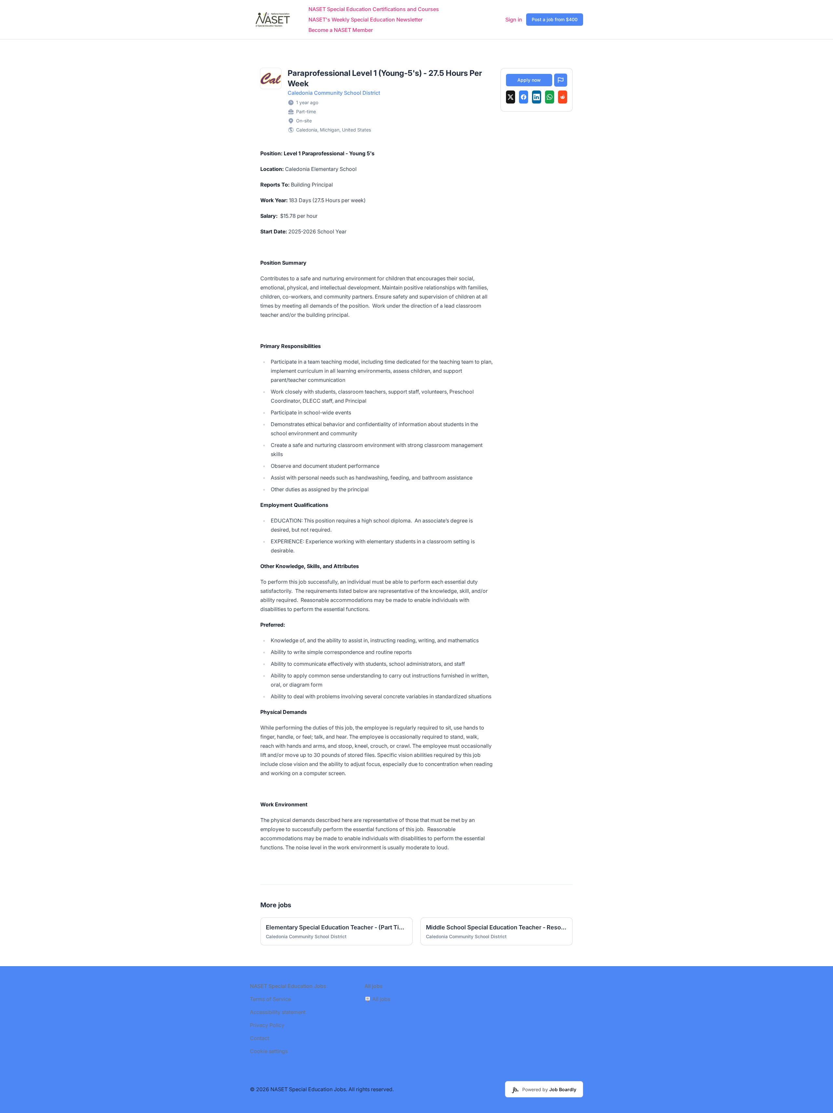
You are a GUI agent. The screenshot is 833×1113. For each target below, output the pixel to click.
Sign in (513, 19)
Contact (259, 1038)
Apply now (529, 80)
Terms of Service (270, 999)
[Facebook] (523, 97)
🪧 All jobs (377, 999)
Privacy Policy (267, 1025)
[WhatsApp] (549, 97)
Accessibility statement (278, 1012)
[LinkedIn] (536, 97)
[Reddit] (562, 97)
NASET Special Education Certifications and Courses (373, 9)
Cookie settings (269, 1051)
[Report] (560, 80)
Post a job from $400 (555, 19)
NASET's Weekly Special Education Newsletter (365, 19)
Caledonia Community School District (334, 93)
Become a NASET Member (340, 30)
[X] (510, 97)
